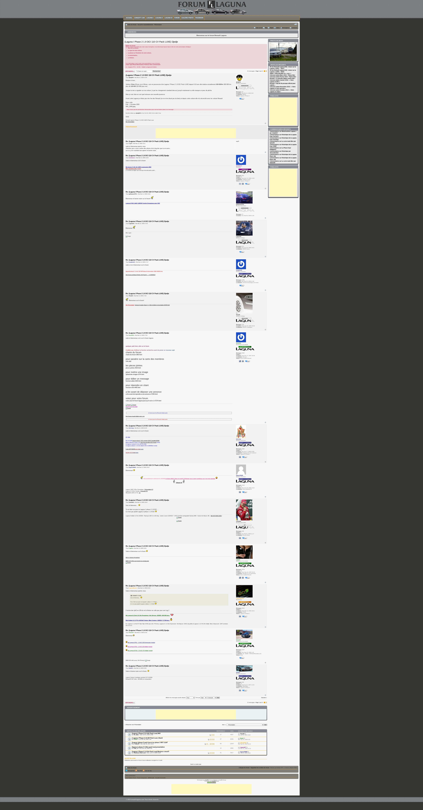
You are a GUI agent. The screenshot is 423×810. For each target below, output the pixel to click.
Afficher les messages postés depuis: (176, 697)
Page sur (259, 71)
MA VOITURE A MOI (216, 515)
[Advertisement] (196, 133)
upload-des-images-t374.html (135, 374)
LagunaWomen (133, 588)
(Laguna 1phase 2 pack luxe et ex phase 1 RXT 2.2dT (150, 742)
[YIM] (240, 184)
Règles (271, 27)
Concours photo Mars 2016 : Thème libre (282, 75)
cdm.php (128, 361)
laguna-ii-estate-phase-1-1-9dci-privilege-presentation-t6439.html (152, 305)
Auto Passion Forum (131, 777)
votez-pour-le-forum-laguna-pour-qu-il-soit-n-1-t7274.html (143, 401)
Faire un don (259, 27)
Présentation (158, 24)
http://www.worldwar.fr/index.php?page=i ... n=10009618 (140, 274)
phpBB (206, 780)
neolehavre (132, 157)
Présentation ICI (149, 489)
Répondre (127, 70)
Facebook (199, 18)
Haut (265, 123)
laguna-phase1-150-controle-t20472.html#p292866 (145, 440)
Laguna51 (131, 223)
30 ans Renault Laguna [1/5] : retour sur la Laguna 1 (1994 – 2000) (283, 71)
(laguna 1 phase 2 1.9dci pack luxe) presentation (148, 747)
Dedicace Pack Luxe (140, 752)
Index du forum (132, 24)
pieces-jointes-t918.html (133, 368)
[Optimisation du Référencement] (211, 783)
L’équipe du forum (244, 767)
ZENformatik (151, 777)
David (135, 739)
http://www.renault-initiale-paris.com (135, 416)
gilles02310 (243, 742)
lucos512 (131, 335)
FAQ (266, 27)
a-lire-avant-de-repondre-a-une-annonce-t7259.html (142, 394)
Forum (177, 18)
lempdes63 (132, 262)
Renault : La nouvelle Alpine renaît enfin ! (282, 78)
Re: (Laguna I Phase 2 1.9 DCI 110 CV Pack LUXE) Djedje (147, 141)
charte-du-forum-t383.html (134, 354)
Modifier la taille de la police (295, 24)
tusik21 (131, 668)
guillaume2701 (133, 194)
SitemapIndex (131, 770)
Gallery (278, 27)
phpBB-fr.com (215, 781)
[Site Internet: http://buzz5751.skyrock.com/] (240, 578)
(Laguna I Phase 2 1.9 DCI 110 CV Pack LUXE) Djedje (151, 42)
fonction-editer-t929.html (133, 381)
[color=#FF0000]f (130, 449)
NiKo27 (137, 744)
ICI (139, 492)
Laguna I (150, 18)
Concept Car (139, 18)
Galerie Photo (187, 18)
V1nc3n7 (131, 632)
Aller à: (224, 724)
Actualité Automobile (160, 777)
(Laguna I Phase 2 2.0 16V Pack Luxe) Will (146, 733)
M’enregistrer (285, 27)
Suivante (263, 697)
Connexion (294, 27)
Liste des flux (148, 770)
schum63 (131, 502)
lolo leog (131, 428)
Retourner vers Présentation (133, 724)
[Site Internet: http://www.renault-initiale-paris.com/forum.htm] (240, 361)
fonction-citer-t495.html (133, 387)
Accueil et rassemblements (145, 24)
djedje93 (131, 77)
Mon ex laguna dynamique (133, 557)
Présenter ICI (144, 491)
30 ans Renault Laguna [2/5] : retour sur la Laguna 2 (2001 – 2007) (283, 67)
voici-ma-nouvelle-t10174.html (148, 442)
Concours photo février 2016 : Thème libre (283, 77)
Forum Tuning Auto (142, 777)
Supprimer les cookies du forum (260, 767)
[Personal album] (243, 184)
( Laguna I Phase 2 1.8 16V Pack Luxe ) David (147, 738)
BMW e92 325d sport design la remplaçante (137, 561)
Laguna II (159, 18)
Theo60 (131, 295)
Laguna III (168, 18)
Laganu (131, 548)
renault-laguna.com (137, 799)
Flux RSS (139, 770)
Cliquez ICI (179, 482)
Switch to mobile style (195, 764)
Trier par (197, 697)
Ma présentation (130, 121)
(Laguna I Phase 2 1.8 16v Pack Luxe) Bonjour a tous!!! (150, 751)
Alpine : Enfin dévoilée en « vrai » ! (280, 73)
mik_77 (136, 748)
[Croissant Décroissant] (213, 697)
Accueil (129, 18)
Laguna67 (243, 747)
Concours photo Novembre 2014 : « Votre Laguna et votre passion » (283, 87)
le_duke (136, 734)
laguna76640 (132, 467)
